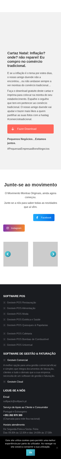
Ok (30, 452)
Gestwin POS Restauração (21, 302)
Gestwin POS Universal (19, 344)
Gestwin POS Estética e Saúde (23, 319)
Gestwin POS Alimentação (21, 308)
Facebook (46, 217)
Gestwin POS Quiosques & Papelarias (27, 325)
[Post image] (15, 254)
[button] (8, 254)
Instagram (16, 228)
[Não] (57, 447)
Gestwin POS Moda (17, 313)
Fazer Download (26, 129)
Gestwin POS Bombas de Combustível (28, 339)
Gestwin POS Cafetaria (19, 333)
